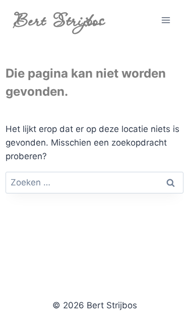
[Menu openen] (166, 20)
